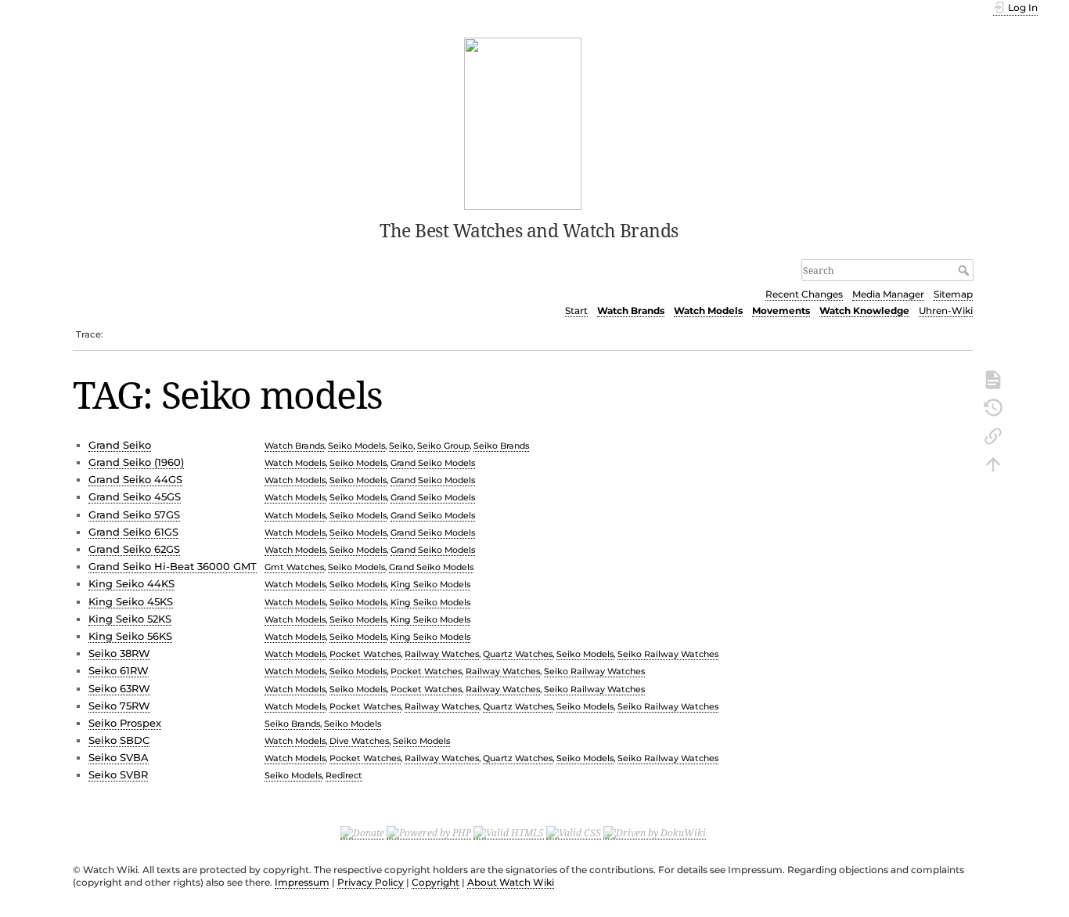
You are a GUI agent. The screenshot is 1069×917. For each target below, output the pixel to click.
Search (965, 270)
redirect (344, 775)
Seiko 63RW (119, 688)
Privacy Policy (370, 882)
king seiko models (430, 584)
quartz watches (517, 653)
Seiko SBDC (118, 740)
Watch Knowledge (864, 310)
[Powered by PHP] (429, 832)
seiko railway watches (667, 653)
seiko (401, 445)
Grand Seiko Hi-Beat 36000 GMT (172, 566)
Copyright (435, 882)
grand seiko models (433, 462)
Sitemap (953, 294)
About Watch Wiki (510, 882)
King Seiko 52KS (129, 618)
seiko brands (501, 445)
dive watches (359, 740)
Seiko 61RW (118, 670)
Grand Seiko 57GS (134, 514)
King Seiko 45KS (130, 601)
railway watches (442, 653)
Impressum (302, 882)
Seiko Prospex (124, 723)
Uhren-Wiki (946, 310)
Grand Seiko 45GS (134, 496)
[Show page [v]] (993, 378)
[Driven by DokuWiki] (654, 832)
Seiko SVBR (118, 774)
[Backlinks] (993, 435)
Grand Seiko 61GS (133, 531)
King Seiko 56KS (130, 636)
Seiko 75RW (119, 705)
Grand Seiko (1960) (136, 462)
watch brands (294, 445)
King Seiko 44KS (131, 583)
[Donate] (362, 832)
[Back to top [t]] (993, 463)
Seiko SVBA (118, 757)
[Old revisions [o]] (993, 406)
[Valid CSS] (573, 832)
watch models (295, 462)
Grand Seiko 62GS (134, 549)
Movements (781, 310)
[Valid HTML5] (508, 832)
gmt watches (294, 566)
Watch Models (708, 310)
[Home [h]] (523, 122)
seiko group (443, 445)
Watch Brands (630, 310)
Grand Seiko (119, 445)
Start (576, 310)
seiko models (356, 445)
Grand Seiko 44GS (135, 479)
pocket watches (365, 653)
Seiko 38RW (119, 653)
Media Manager (888, 294)
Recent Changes (804, 294)
